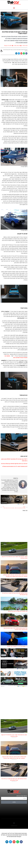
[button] (14, 8)
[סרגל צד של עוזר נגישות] (1, 50)
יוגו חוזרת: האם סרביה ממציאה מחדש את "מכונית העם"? (14, 32)
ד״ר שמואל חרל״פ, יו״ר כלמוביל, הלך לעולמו (17, 646)
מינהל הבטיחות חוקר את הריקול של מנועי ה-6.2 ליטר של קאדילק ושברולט (14, 779)
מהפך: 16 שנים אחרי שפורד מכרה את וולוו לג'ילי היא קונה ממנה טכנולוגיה (14, 735)
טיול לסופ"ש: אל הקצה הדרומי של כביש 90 (17, 611)
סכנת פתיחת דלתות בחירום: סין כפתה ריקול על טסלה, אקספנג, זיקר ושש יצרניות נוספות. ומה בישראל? (15, 575)
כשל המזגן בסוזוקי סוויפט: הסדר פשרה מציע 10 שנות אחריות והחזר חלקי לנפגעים (15, 628)
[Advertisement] (14, 526)
